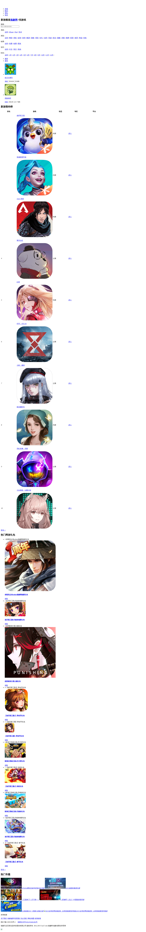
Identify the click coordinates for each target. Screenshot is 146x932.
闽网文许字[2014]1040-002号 (27, 922)
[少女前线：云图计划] (34, 528)
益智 (19, 38)
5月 (24, 55)
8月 (35, 55)
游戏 (6, 9)
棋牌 (67, 38)
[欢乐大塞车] (10, 74)
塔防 (37, 38)
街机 (85, 38)
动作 (45, 38)
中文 (10, 49)
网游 (10, 38)
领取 (6, 599)
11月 (47, 55)
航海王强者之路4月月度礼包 (15, 761)
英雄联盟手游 (21, 157)
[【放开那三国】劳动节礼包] (9, 732)
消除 (63, 38)
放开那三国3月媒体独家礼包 (15, 836)
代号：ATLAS (22, 324)
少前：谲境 (21, 365)
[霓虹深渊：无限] (34, 486)
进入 (70, 133)
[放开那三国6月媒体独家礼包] (15, 616)
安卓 (20, 32)
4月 (21, 55)
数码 (6, 11)
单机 (15, 38)
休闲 (23, 38)
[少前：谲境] (34, 403)
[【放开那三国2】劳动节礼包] (16, 711)
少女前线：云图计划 (24, 490)
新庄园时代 (21, 407)
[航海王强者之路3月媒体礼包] (15, 807)
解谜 (28, 38)
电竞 (6, 15)
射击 (54, 38)
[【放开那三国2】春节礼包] (15, 858)
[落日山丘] (34, 278)
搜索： (3, 24)
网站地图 (31, 918)
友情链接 (38, 918)
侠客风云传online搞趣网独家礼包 (16, 594)
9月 (39, 55)
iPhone (11, 32)
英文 (15, 49)
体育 (76, 38)
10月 (42, 55)
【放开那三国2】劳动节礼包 (15, 715)
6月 (28, 55)
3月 (17, 55)
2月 (14, 55)
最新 (6, 59)
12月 (51, 55)
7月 (32, 55)
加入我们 (24, 918)
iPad (16, 32)
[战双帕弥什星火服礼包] (30, 677)
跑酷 (58, 38)
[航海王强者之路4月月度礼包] (15, 757)
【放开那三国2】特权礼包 (14, 786)
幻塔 (18, 282)
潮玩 (6, 13)
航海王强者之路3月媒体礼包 (15, 811)
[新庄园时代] (34, 445)
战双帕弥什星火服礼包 (13, 681)
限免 (19, 43)
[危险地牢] (10, 95)
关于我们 (4, 918)
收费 (15, 43)
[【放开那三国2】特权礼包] (15, 782)
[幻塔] (34, 320)
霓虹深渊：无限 (22, 448)
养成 (80, 38)
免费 (10, 43)
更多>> (3, 530)
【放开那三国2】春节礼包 (14, 862)
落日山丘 (20, 240)
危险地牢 (8, 98)
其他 (19, 49)
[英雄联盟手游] (34, 195)
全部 (6, 32)
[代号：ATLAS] (34, 361)
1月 (10, 55)
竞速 (50, 38)
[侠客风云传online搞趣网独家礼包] (30, 590)
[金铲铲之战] (34, 153)
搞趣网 (13, 19)
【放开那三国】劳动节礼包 (14, 736)
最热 (6, 61)
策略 (32, 38)
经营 (71, 38)
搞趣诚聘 (11, 918)
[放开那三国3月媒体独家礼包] (15, 832)
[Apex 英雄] (34, 236)
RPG (41, 38)
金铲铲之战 (21, 115)
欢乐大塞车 (9, 78)
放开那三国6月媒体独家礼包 (15, 620)
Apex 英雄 (20, 199)
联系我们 (17, 918)
